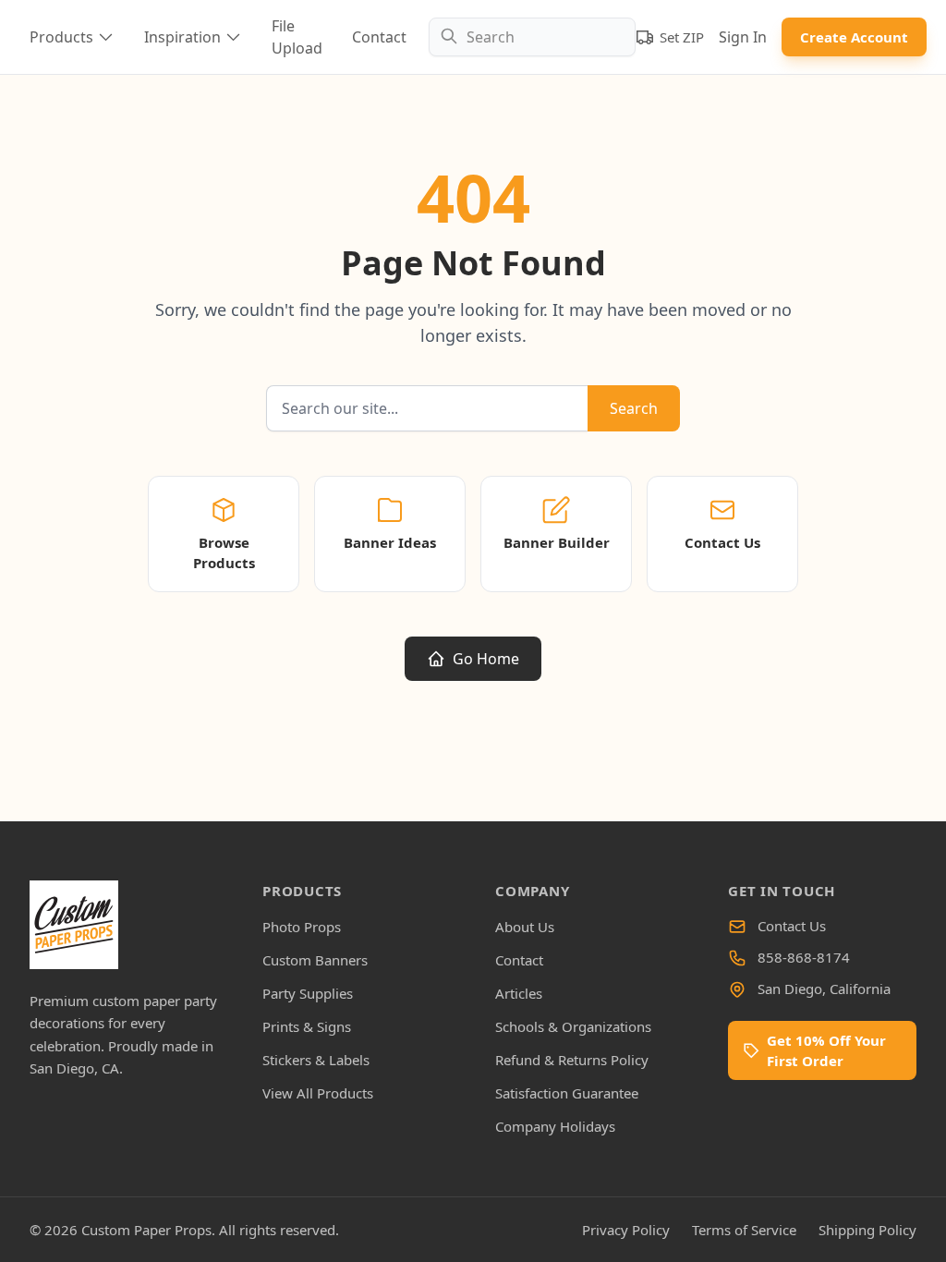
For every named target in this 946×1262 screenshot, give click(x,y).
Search (634, 408)
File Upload (297, 37)
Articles (518, 993)
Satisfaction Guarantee (566, 1093)
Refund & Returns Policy (572, 1059)
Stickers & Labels (316, 1059)
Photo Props (301, 926)
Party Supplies (307, 993)
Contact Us (792, 925)
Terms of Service (744, 1229)
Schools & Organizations (573, 1026)
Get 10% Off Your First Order (826, 1050)
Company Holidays (555, 1126)
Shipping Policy (867, 1229)
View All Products (317, 1093)
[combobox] (532, 37)
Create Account (854, 37)
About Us (524, 926)
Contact (379, 37)
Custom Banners (315, 960)
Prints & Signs (306, 1026)
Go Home (486, 659)
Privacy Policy (626, 1229)
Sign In (743, 37)
